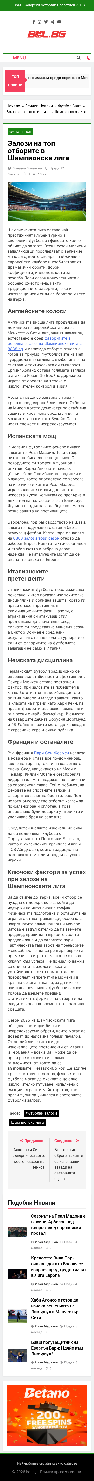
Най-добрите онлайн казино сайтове (47, 1463)
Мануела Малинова (27, 168)
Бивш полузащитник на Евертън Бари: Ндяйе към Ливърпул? (57, 1348)
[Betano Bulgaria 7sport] (47, 1444)
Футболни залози (41, 1113)
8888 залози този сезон (36, 538)
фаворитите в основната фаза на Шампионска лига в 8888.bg (45, 343)
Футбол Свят (20, 131)
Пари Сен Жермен (51, 752)
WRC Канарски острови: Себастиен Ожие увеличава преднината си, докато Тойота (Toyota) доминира (41, 5)
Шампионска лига (27, 1122)
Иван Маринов (46, 1241)
